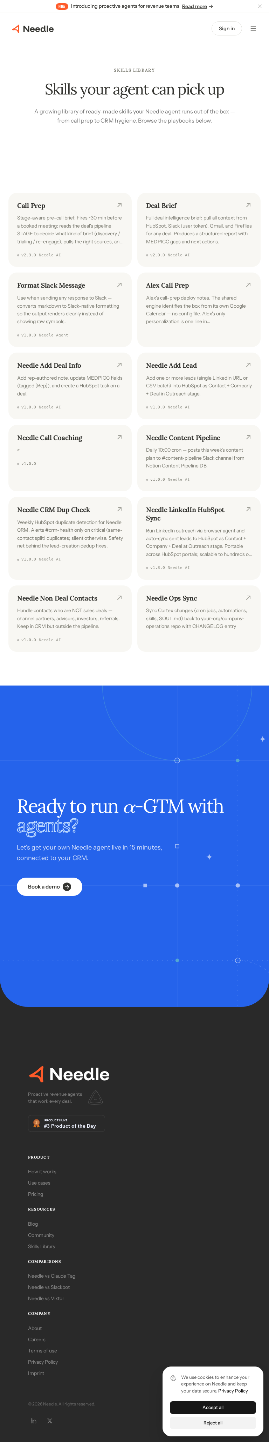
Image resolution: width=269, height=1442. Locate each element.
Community (41, 1235)
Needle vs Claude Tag (51, 1276)
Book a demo (44, 886)
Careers (37, 1339)
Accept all (212, 1407)
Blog (33, 1224)
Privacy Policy (43, 1362)
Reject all (213, 1422)
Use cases (39, 1183)
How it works (42, 1171)
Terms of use (42, 1351)
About (35, 1328)
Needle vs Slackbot (49, 1287)
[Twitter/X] (49, 1421)
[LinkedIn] (33, 1421)
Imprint (36, 1373)
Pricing (35, 1194)
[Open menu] (253, 28)
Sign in (227, 28)
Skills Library (41, 1246)
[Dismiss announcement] (260, 6)
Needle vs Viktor (46, 1298)
